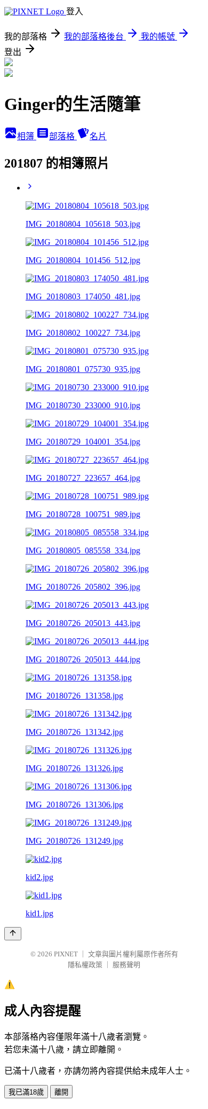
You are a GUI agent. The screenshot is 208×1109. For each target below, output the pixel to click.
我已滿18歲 (26, 1092)
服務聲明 (126, 965)
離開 (61, 1092)
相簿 (26, 136)
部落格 (63, 136)
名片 (98, 136)
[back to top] (12, 933)
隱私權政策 (85, 965)
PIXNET (66, 954)
